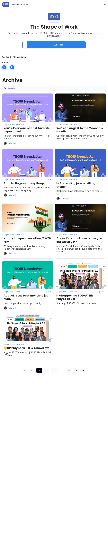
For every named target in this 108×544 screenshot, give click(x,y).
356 (49, 344)
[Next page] (76, 370)
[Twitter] (4, 67)
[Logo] (5, 4)
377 (102, 292)
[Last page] (83, 370)
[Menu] (105, 4)
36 (68, 370)
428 (49, 179)
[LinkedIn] (12, 67)
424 (49, 292)
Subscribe (58, 44)
